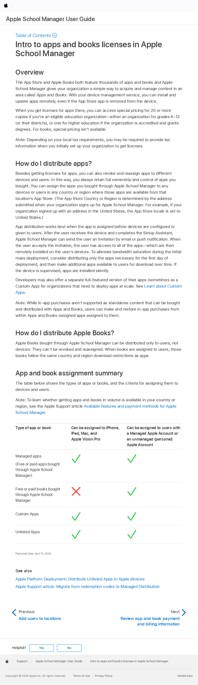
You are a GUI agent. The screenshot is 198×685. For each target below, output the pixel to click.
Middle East (185, 675)
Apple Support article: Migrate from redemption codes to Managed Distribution (87, 586)
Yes (41, 648)
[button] (36, 35)
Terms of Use (81, 675)
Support (22, 661)
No (69, 648)
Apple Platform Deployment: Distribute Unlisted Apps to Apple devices (80, 579)
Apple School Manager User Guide (50, 19)
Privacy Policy (104, 675)
